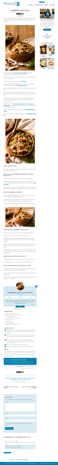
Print (20, 306)
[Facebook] (40, 2)
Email (6, 418)
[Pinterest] (44, 2)
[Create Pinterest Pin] (36, 286)
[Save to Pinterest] (21, 14)
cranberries (16, 379)
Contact (25, 463)
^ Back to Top (6, 463)
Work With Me (19, 463)
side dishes (24, 81)
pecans (28, 379)
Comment (7, 402)
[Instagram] (42, 2)
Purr (53, 463)
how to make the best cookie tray (21, 72)
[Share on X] (19, 14)
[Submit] (53, 2)
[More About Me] (47, 13)
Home (9, 463)
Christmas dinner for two (22, 85)
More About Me (47, 29)
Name (6, 413)
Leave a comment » (7, 452)
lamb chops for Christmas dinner (19, 103)
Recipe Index (15, 463)
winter (12, 379)
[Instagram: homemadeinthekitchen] (7, 361)
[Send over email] (23, 14)
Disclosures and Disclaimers (32, 463)
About (11, 463)
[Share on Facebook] (17, 14)
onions (21, 379)
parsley (24, 379)
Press (23, 463)
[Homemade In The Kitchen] (11, 3)
